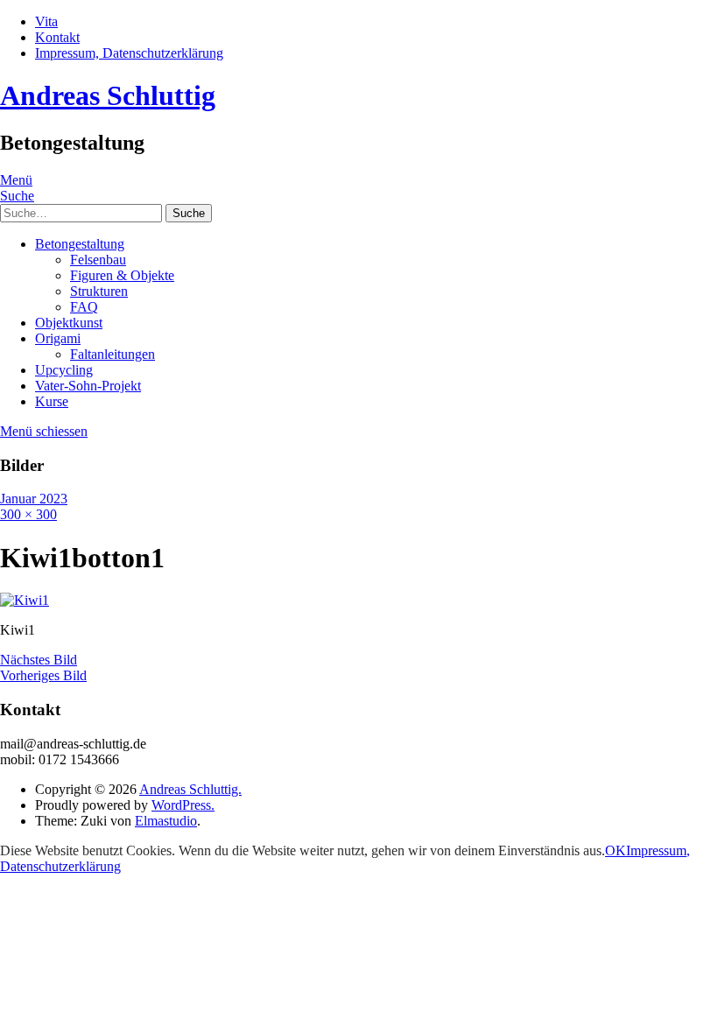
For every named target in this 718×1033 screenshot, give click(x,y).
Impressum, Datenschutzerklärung (129, 53)
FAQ (84, 306)
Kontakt (57, 37)
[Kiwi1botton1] (24, 600)
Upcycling (64, 369)
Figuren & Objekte (122, 275)
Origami (58, 338)
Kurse (51, 401)
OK (615, 850)
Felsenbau (98, 259)
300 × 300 (28, 514)
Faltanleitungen (112, 354)
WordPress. (183, 805)
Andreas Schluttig (107, 95)
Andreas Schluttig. (190, 789)
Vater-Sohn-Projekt (88, 385)
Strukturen (99, 291)
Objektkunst (68, 322)
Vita (46, 21)
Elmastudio (166, 820)
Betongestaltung (79, 243)
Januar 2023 (33, 498)
